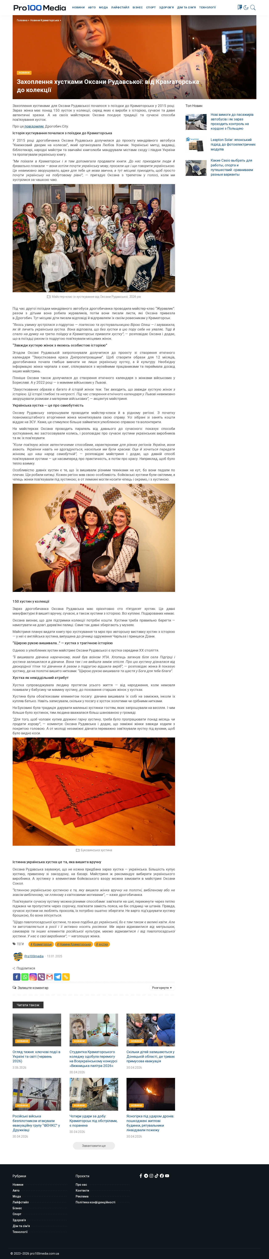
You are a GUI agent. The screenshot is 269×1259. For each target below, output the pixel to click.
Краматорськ (42, 944)
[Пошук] (253, 7)
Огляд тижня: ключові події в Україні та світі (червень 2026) (36, 1056)
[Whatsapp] (25, 977)
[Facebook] (16, 977)
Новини (24, 72)
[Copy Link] (66, 977)
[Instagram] (33, 977)
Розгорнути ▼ (162, 987)
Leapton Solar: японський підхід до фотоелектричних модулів (233, 144)
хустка (103, 944)
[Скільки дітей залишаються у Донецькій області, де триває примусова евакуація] (151, 1030)
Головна (22, 20)
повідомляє (34, 126)
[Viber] (41, 977)
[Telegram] (57, 977)
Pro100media (34, 956)
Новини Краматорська (44, 20)
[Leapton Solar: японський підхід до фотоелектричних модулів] (196, 145)
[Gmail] (49, 977)
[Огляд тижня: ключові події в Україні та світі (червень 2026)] (37, 1030)
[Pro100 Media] (40, 7)
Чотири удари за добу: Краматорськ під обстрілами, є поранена (93, 1120)
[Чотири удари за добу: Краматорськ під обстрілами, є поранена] (94, 1094)
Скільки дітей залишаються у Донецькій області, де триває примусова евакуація (151, 1056)
